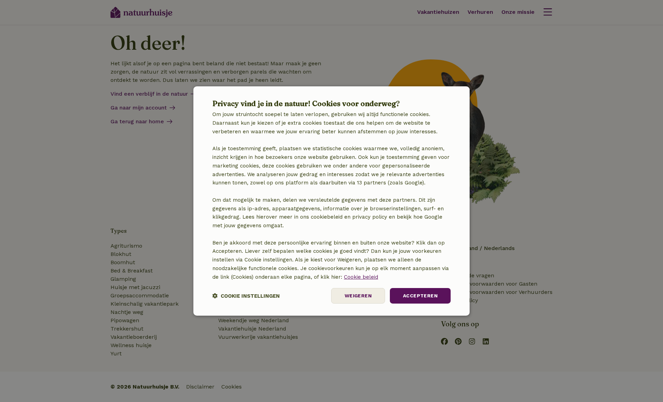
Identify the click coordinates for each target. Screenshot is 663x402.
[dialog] (331, 201)
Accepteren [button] (420, 295)
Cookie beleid (361, 277)
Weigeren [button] (358, 295)
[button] (246, 296)
